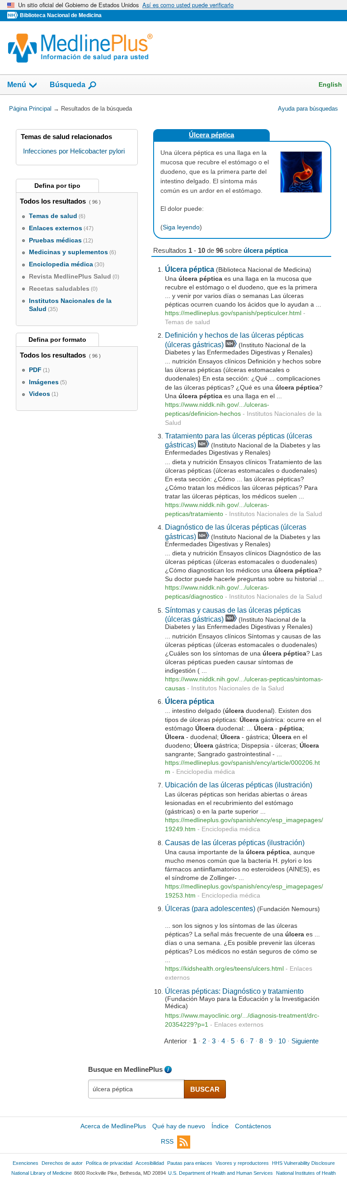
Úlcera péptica (211, 135)
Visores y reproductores (242, 1163)
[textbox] (136, 1089)
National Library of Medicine (41, 1173)
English (330, 84)
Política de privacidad (109, 1163)
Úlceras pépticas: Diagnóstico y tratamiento (234, 991)
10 (282, 1041)
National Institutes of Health (306, 1173)
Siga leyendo (181, 227)
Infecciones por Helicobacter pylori (74, 151)
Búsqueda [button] (67, 84)
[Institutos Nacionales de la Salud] (13, 15)
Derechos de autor (62, 1163)
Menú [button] (16, 84)
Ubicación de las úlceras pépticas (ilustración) (238, 785)
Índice (220, 1126)
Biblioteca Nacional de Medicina (61, 15)
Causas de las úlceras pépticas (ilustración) (235, 842)
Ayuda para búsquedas (308, 108)
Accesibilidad (150, 1163)
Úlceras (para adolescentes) (210, 908)
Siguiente (305, 1041)
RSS (167, 1141)
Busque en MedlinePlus (125, 1069)
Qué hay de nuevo (178, 1126)
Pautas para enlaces (189, 1163)
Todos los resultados (54, 201)
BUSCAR (205, 1089)
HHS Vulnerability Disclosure (303, 1163)
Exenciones (25, 1163)
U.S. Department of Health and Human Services (220, 1173)
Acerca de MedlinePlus (113, 1126)
